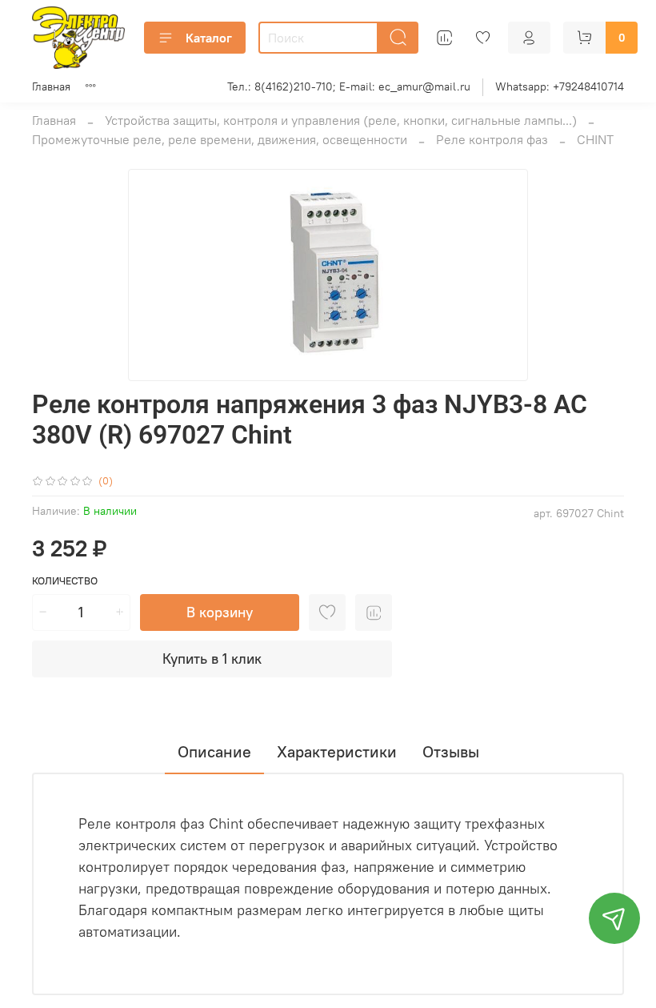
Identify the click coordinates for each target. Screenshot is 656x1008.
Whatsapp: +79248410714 (559, 86)
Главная (51, 86)
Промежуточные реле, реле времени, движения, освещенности (219, 139)
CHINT (595, 139)
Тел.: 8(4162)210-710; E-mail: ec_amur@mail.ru (348, 86)
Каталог (209, 38)
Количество (65, 581)
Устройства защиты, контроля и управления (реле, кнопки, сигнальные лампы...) (341, 120)
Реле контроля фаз (492, 139)
